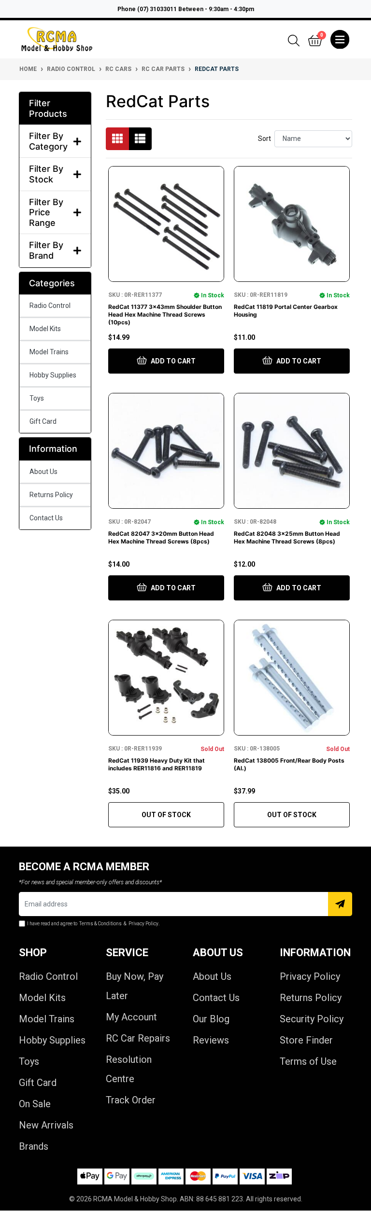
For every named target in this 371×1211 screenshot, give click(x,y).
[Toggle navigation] (340, 39)
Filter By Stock (46, 174)
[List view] (140, 138)
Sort (264, 138)
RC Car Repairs (138, 1038)
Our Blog (211, 1019)
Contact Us (46, 518)
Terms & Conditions (100, 923)
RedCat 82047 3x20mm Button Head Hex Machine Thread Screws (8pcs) (161, 537)
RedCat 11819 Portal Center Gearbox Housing (286, 310)
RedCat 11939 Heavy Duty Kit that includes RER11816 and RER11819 (156, 764)
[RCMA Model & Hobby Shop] (57, 39)
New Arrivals (46, 1125)
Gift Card (43, 421)
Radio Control (50, 305)
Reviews (211, 1040)
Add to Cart (172, 361)
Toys (36, 398)
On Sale (35, 1104)
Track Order (131, 1100)
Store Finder (306, 1040)
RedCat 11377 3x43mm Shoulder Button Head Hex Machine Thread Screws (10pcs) (165, 314)
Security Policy (311, 1019)
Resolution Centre (129, 1069)
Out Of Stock (166, 815)
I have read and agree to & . (93, 923)
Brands (33, 1146)
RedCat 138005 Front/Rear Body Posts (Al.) (289, 764)
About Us (43, 471)
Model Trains (49, 352)
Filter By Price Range (46, 212)
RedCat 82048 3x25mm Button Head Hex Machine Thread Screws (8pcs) (287, 537)
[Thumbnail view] (117, 138)
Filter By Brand (46, 250)
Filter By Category (48, 141)
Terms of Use (308, 1061)
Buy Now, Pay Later (134, 986)
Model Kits (45, 329)
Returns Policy (51, 495)
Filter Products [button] (48, 108)
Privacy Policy (310, 976)
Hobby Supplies (52, 375)
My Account (131, 1017)
